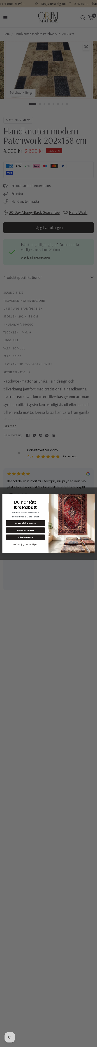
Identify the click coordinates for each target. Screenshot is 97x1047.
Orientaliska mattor (25, 523)
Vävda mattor (25, 537)
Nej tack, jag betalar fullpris (25, 544)
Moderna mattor (25, 530)
